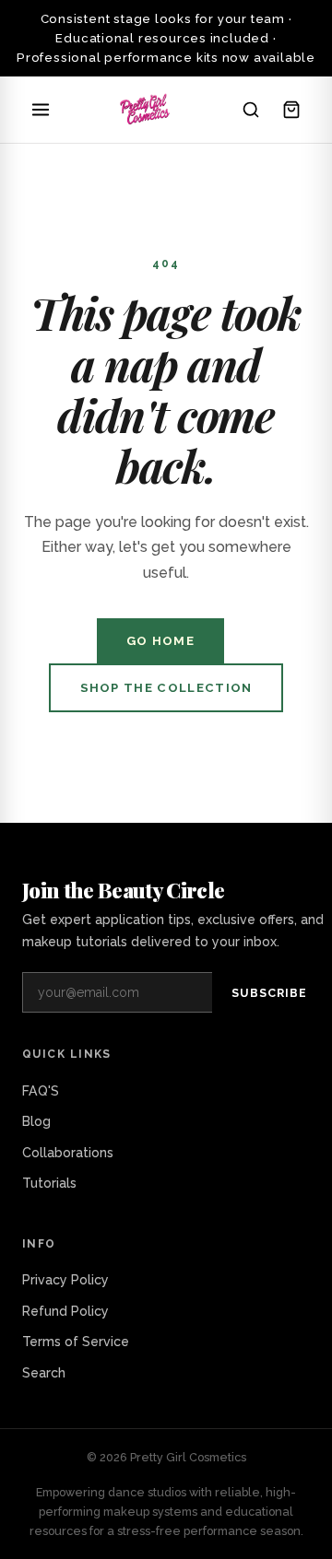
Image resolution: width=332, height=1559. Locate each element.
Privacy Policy (65, 1279)
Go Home (160, 641)
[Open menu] (40, 109)
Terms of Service (75, 1341)
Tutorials (49, 1183)
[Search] (250, 109)
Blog (36, 1121)
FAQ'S (40, 1091)
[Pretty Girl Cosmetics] (145, 110)
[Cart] (291, 109)
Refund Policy (65, 1311)
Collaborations (67, 1152)
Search (43, 1373)
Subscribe (269, 993)
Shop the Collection (166, 688)
